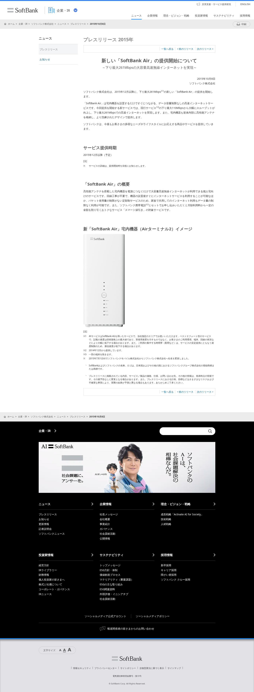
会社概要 (105, 519)
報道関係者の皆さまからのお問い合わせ (130, 628)
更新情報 (44, 524)
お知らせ (45, 59)
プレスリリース (78, 23)
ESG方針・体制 (109, 570)
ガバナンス (106, 529)
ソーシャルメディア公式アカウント (105, 616)
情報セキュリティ (82, 668)
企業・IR (23, 23)
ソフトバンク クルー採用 (175, 579)
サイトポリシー (128, 668)
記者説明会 (45, 529)
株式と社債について (50, 584)
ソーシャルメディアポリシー (153, 616)
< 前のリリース (185, 49)
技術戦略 (166, 519)
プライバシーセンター (105, 668)
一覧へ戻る (167, 49)
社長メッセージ (109, 514)
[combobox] (183, 431)
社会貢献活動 (107, 533)
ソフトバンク (127, 658)
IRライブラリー (48, 570)
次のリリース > (205, 49)
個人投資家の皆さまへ (52, 579)
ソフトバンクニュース (52, 533)
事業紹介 (105, 524)
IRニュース (45, 594)
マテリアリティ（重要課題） (117, 579)
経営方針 (44, 565)
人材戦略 (166, 524)
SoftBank (23, 10)
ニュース (61, 23)
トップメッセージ (110, 565)
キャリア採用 (168, 570)
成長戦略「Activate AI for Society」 (182, 514)
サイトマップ (174, 668)
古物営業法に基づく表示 (151, 668)
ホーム (11, 23)
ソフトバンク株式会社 (42, 23)
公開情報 (105, 538)
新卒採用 (166, 565)
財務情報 (44, 574)
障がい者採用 (168, 574)
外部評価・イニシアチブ (114, 594)
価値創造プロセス (110, 574)
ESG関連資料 (107, 589)
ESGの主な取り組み (111, 584)
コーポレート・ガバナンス (54, 589)
